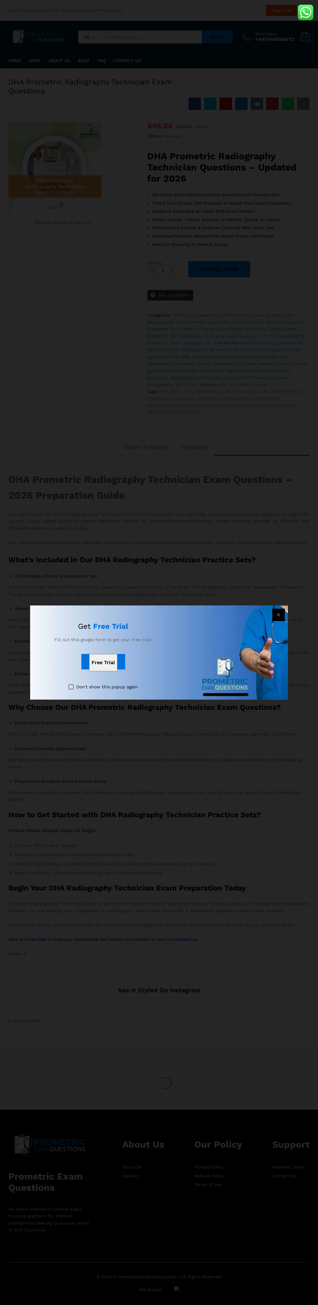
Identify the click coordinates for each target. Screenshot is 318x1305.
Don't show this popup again (107, 686)
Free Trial (103, 662)
